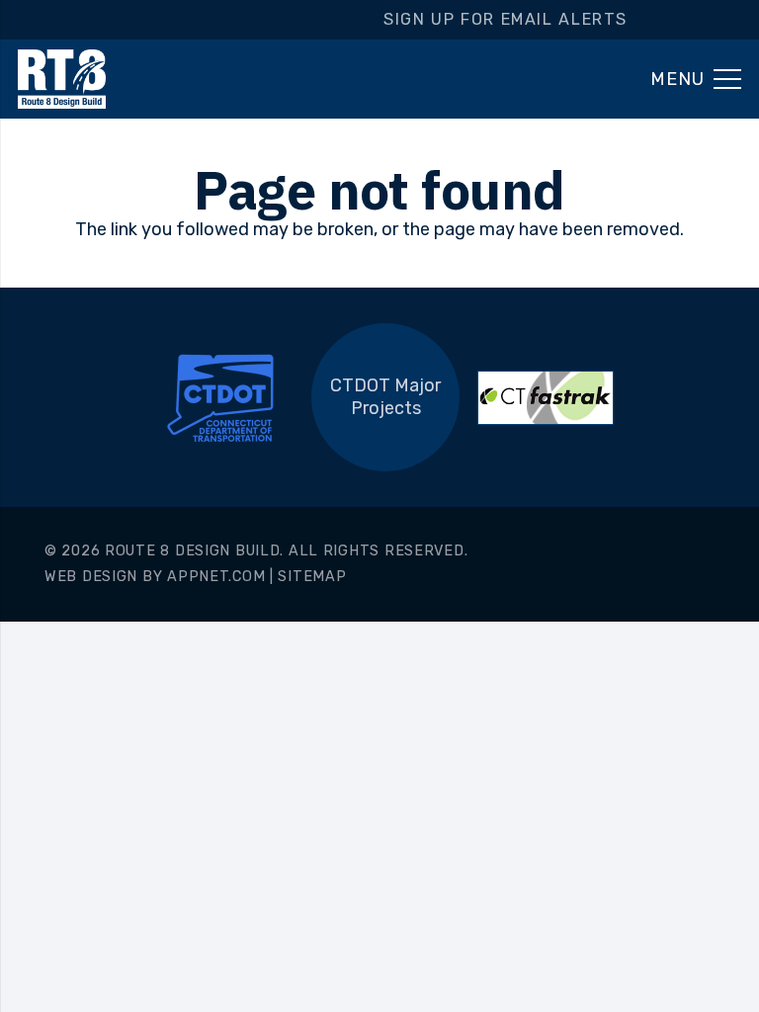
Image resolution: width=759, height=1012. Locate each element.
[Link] (62, 79)
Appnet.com (216, 576)
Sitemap (312, 576)
